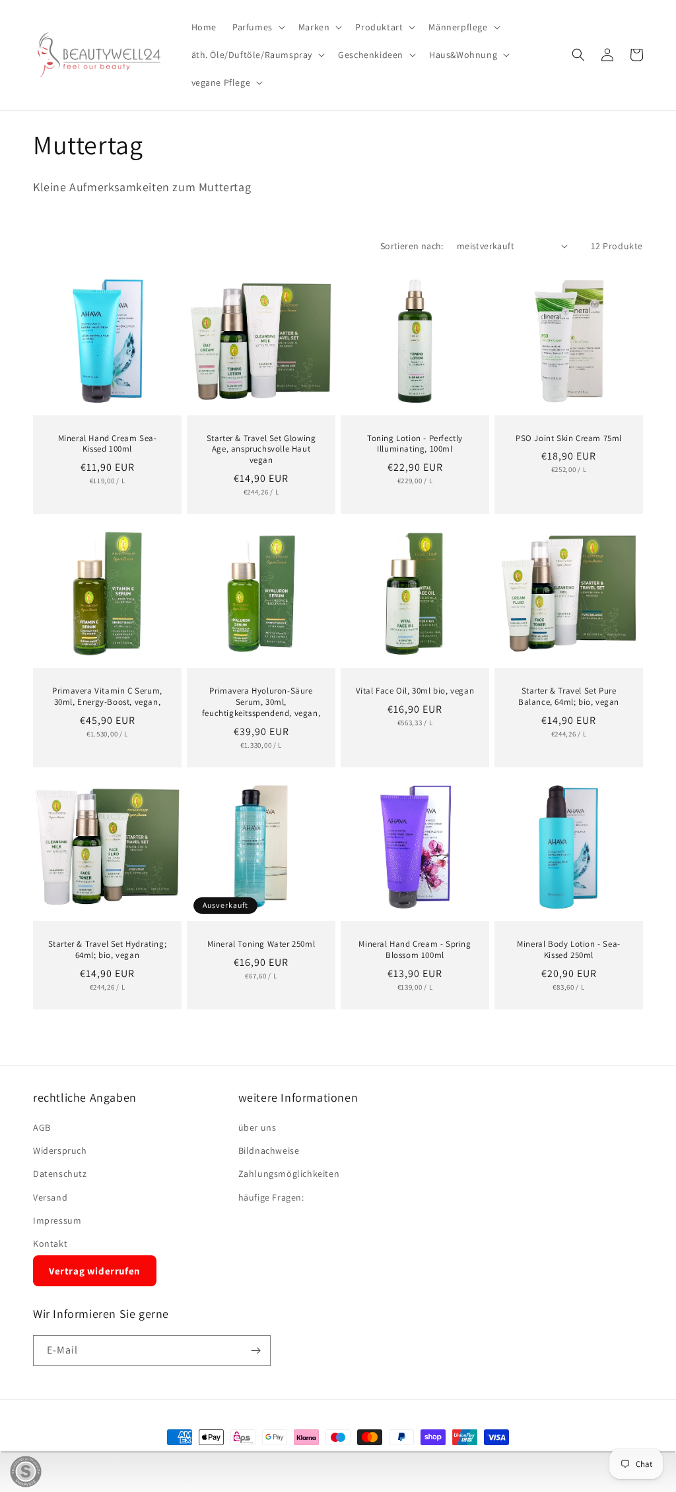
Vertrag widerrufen (95, 1271)
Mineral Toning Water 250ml (261, 944)
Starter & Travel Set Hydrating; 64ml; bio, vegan (107, 950)
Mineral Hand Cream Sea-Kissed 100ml (107, 444)
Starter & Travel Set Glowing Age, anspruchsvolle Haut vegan (261, 449)
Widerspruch (60, 1150)
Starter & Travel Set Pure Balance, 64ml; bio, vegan (568, 696)
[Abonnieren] (255, 1350)
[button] (257, 27)
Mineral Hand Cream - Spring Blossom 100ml (414, 950)
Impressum (57, 1220)
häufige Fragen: (271, 1197)
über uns (257, 1127)
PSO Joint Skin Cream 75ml (569, 438)
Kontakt (50, 1243)
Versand (50, 1197)
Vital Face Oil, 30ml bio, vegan (415, 691)
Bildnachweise (269, 1150)
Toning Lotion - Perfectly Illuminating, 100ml (415, 444)
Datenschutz (60, 1173)
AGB (42, 1127)
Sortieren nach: (412, 246)
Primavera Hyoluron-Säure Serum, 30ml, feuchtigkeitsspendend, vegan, (261, 702)
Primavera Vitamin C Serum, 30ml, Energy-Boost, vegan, (107, 696)
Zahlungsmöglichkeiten (289, 1173)
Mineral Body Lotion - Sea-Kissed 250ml (569, 950)
